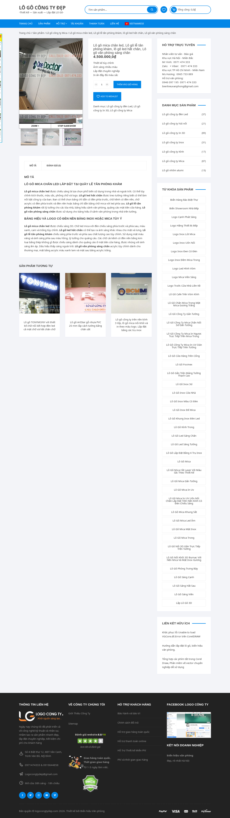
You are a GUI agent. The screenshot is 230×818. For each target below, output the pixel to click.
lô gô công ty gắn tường (184, 314)
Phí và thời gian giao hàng (133, 759)
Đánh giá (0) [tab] (54, 165)
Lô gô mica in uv (184, 489)
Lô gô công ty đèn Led (119, 106)
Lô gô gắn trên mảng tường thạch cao (184, 374)
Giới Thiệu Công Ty (79, 713)
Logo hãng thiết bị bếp (184, 225)
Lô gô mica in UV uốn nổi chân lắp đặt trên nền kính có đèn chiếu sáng (184, 501)
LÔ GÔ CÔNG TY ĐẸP (42, 7)
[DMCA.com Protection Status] (90, 783)
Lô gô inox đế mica (184, 410)
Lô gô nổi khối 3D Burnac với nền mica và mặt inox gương (184, 559)
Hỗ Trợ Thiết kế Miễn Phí (132, 750)
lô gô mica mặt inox (184, 529)
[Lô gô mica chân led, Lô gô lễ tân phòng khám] (29, 137)
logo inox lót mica (184, 234)
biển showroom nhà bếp (184, 208)
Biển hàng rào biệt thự (184, 199)
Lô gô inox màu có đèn (184, 401)
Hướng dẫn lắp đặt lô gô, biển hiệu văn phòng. (182, 647)
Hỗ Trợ (60, 23)
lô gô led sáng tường (184, 444)
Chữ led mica (82, 226)
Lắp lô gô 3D (184, 602)
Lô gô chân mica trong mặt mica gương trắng (184, 304)
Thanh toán (96, 23)
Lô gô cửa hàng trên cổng (184, 355)
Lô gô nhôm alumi (173, 170)
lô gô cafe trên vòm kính (184, 294)
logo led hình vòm (183, 268)
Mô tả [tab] (32, 165)
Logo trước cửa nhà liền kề (184, 285)
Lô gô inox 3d (184, 384)
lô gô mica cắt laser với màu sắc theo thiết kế (184, 471)
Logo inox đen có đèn (184, 251)
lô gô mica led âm (184, 520)
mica (103, 203)
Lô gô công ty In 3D (173, 133)
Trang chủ (25, 23)
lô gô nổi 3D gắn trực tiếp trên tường (184, 547)
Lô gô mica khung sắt (184, 512)
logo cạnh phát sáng (184, 217)
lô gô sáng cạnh (184, 577)
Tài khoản (77, 23)
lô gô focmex (184, 364)
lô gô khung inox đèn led (184, 418)
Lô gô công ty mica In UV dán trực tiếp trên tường (184, 346)
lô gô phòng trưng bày (184, 568)
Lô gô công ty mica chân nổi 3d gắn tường (184, 324)
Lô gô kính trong (184, 427)
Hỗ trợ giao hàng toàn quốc (134, 731)
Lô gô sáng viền (183, 594)
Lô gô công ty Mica (56, 33)
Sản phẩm (44, 23)
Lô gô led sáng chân (184, 435)
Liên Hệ (114, 23)
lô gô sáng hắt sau (184, 585)
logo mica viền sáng (184, 277)
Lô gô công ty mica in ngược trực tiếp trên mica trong (184, 335)
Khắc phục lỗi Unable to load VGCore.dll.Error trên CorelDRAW (181, 634)
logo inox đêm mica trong (184, 259)
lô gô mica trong (184, 537)
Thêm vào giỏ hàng (127, 84)
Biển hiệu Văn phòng (92, 811)
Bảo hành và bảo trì (129, 713)
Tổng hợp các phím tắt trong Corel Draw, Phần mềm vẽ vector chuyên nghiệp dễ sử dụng (182, 663)
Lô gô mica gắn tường (184, 481)
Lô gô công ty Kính (173, 151)
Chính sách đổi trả (128, 722)
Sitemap (73, 723)
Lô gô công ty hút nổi (174, 123)
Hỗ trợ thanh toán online (132, 741)
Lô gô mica (184, 461)
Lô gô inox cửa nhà (184, 392)
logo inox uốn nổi (184, 242)
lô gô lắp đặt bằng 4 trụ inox (184, 452)
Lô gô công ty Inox (173, 142)
